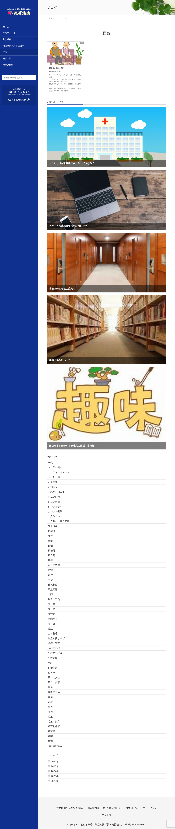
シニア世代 (54, 496)
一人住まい (54, 516)
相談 (50, 663)
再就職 (51, 531)
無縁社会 (53, 619)
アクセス (106, 815)
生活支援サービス (57, 638)
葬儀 (50, 697)
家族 (50, 570)
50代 (50, 462)
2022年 (55, 781)
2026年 (55, 761)
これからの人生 (56, 492)
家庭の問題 (54, 565)
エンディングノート (58, 472)
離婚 (50, 741)
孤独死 (51, 550)
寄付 (50, 575)
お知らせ (53, 487)
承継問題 (53, 589)
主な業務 (7, 39)
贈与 (50, 711)
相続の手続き (55, 653)
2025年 (55, 766)
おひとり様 (54, 477)
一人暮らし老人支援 (58, 521)
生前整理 (53, 633)
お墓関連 (53, 482)
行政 (50, 702)
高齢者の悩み (55, 746)
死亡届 (51, 614)
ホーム (6, 27)
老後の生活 (54, 692)
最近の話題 (54, 599)
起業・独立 (54, 721)
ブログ (6, 52)
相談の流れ (8, 58)
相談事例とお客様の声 (13, 46)
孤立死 (51, 555)
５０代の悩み (55, 467)
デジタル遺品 (55, 511)
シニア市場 (54, 501)
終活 (50, 687)
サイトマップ (149, 807)
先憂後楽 (53, 526)
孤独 (50, 545)
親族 (50, 706)
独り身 (51, 623)
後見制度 (53, 584)
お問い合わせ (9, 65)
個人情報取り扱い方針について (104, 807)
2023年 (55, 776)
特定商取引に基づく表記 (69, 807)
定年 (50, 560)
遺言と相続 (54, 726)
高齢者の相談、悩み (56, 68)
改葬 (50, 594)
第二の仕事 (54, 682)
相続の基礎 (54, 648)
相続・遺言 (54, 643)
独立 (50, 628)
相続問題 (53, 658)
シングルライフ (56, 506)
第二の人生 (54, 677)
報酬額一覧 (132, 807)
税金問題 (53, 667)
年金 (50, 579)
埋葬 (50, 536)
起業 (50, 716)
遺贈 (50, 736)
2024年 (55, 771)
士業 (50, 540)
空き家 (51, 672)
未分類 (51, 604)
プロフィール (9, 33)
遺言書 (51, 731)
